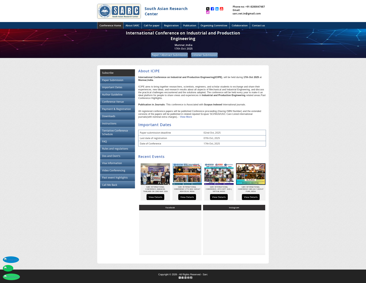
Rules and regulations (115, 148)
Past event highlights (115, 177)
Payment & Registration (116, 109)
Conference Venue (113, 101)
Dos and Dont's (111, 156)
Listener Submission (204, 55)
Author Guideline (112, 94)
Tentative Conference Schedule (115, 132)
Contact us (258, 25)
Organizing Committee (214, 25)
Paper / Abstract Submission (169, 55)
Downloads (108, 116)
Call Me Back (109, 185)
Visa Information (112, 163)
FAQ (104, 141)
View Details (155, 197)
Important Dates (112, 87)
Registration (171, 25)
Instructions (109, 123)
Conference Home (110, 25)
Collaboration (240, 25)
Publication (189, 25)
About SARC (132, 25)
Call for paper (152, 25)
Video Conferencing (114, 170)
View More (186, 117)
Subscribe (108, 72)
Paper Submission (112, 80)
